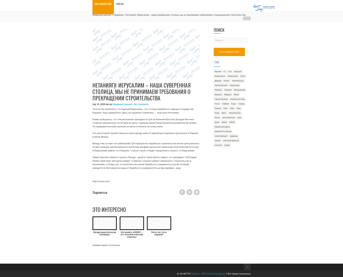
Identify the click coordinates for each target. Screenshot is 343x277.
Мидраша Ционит (102, 14)
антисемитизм (228, 117)
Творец (218, 108)
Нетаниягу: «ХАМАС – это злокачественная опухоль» (132, 234)
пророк (218, 140)
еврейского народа (223, 131)
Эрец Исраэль (235, 113)
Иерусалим (234, 85)
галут (239, 117)
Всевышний (233, 76)
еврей (232, 122)
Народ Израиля (221, 99)
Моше (236, 94)
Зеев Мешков (238, 80)
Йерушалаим (239, 90)
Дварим (218, 80)
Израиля (228, 90)
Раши (233, 104)
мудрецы (234, 136)
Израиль (218, 90)
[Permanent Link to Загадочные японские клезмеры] (104, 229)
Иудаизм (118, 14)
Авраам (218, 71)
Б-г (225, 71)
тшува (227, 145)
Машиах (218, 94)
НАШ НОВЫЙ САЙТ (229, 51)
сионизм (218, 145)
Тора (225, 108)
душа (217, 122)
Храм (217, 113)
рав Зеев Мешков (231, 140)
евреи (224, 122)
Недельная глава (237, 99)
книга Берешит (221, 136)
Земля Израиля (221, 85)
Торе (232, 108)
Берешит (238, 71)
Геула (242, 76)
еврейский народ (222, 127)
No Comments (141, 104)
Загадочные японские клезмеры (104, 233)
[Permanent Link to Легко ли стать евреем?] (159, 229)
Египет (227, 80)
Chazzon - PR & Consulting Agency (208, 273)
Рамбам (225, 104)
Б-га (230, 71)
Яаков (217, 117)
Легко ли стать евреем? (159, 233)
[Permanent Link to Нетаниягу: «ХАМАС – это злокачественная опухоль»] (132, 229)
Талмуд (241, 104)
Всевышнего (220, 76)
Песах (217, 104)
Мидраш (227, 94)
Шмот (223, 113)
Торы (238, 108)
